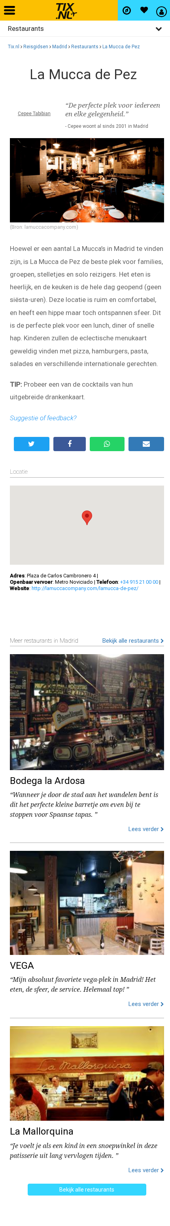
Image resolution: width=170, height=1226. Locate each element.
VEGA (22, 965)
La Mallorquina (42, 1131)
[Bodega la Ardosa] (87, 710)
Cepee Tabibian (34, 113)
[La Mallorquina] (87, 1072)
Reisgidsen (35, 46)
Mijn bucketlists (144, 10)
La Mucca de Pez (121, 46)
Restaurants (84, 46)
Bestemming (126, 10)
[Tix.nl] (64, 8)
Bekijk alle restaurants (131, 640)
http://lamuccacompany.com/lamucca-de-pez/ (85, 588)
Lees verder (144, 829)
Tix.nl (13, 46)
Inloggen (161, 10)
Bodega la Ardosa (47, 780)
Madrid (59, 46)
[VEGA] (87, 901)
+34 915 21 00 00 (139, 582)
